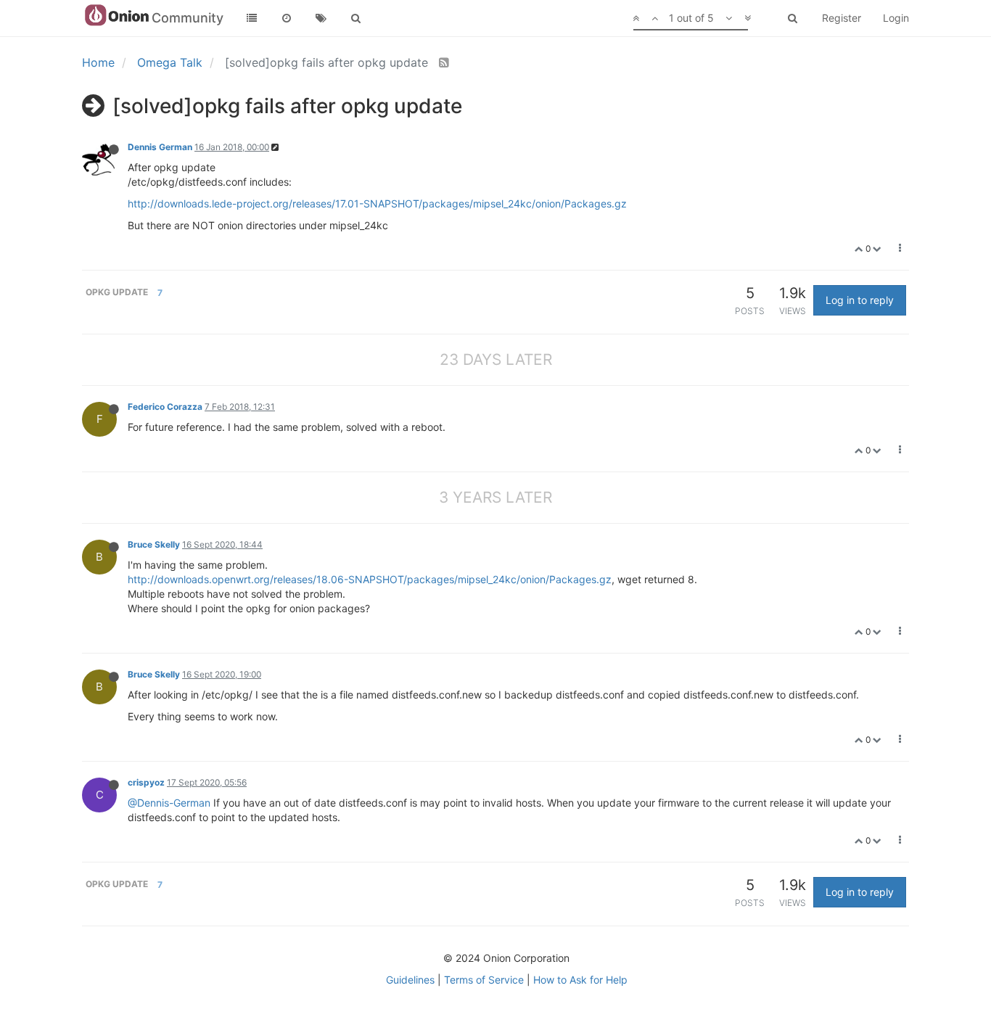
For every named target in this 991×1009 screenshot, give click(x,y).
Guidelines (410, 979)
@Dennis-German (169, 802)
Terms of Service (484, 979)
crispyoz (146, 782)
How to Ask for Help (580, 979)
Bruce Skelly (154, 544)
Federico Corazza (165, 406)
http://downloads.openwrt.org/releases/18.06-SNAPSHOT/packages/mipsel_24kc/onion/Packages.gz (370, 579)
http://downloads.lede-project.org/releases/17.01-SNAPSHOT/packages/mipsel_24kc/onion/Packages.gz (377, 203)
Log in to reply (860, 300)
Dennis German (160, 146)
